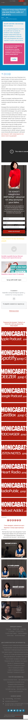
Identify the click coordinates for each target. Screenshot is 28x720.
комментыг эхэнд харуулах (14, 295)
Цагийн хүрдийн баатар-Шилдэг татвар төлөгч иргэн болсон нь (14, 251)
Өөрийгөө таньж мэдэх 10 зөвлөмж (14, 268)
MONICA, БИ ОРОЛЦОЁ (14, 231)
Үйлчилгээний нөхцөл (19, 716)
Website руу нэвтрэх (14, 310)
